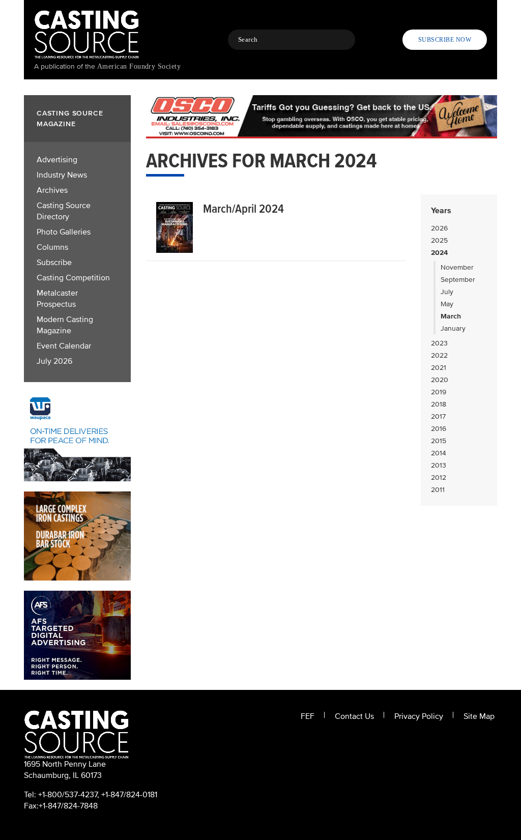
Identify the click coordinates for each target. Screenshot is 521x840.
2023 (439, 343)
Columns (52, 247)
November (457, 267)
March (451, 316)
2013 (438, 465)
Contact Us (354, 716)
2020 (439, 379)
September (458, 279)
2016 (438, 428)
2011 (438, 489)
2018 (438, 404)
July (447, 291)
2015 (438, 441)
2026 (439, 228)
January (453, 328)
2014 (438, 453)
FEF (307, 716)
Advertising (57, 160)
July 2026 (54, 361)
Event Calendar (64, 346)
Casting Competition (73, 278)
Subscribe (54, 262)
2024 (439, 252)
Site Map (479, 716)
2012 (438, 477)
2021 (438, 367)
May (447, 304)
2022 (439, 355)
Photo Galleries (64, 232)
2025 (439, 240)
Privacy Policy (418, 716)
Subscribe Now (444, 39)
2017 (438, 416)
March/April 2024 (243, 208)
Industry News (62, 175)
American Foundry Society (139, 66)
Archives (52, 190)
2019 (438, 392)
